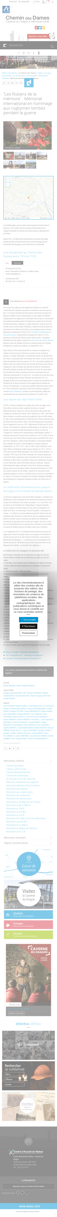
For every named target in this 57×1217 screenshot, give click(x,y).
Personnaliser (28, 633)
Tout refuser (29, 626)
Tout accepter (29, 620)
